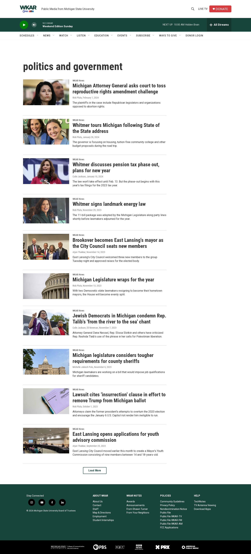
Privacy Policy (167, 505)
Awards (131, 501)
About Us (98, 501)
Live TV (203, 9)
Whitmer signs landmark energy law (109, 204)
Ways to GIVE (168, 35)
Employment (100, 516)
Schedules (27, 35)
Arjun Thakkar (79, 252)
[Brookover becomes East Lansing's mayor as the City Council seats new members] (46, 246)
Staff (96, 509)
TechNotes (200, 501)
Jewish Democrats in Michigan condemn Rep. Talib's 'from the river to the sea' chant (119, 319)
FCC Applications (169, 527)
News (47, 35)
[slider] (39, 25)
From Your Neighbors (138, 512)
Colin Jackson (79, 176)
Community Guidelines (172, 501)
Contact (97, 505)
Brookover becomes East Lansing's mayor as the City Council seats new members (118, 243)
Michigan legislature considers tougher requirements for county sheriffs (113, 358)
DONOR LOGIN (194, 35)
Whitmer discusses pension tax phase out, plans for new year (116, 167)
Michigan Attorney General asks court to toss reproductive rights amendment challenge (119, 89)
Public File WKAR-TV (171, 516)
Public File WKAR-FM (171, 520)
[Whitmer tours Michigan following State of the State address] (46, 132)
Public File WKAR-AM (171, 523)
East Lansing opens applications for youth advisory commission (116, 437)
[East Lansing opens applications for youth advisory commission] (46, 440)
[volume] (34, 25)
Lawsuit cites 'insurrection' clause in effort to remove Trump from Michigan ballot (119, 397)
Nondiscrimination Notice (173, 509)
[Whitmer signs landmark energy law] (46, 210)
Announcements (136, 505)
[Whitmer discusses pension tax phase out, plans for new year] (46, 171)
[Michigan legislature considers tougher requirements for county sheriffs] (46, 362)
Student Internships (103, 520)
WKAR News (78, 80)
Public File (165, 512)
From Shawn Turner (137, 509)
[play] (24, 25)
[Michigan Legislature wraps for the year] (46, 286)
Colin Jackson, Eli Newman (85, 327)
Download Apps (202, 509)
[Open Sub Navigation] (38, 36)
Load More (94, 470)
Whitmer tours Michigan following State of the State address (116, 128)
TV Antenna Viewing (205, 505)
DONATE (222, 9)
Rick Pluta (77, 97)
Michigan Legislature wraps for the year (113, 280)
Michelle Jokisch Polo (83, 367)
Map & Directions (102, 512)
